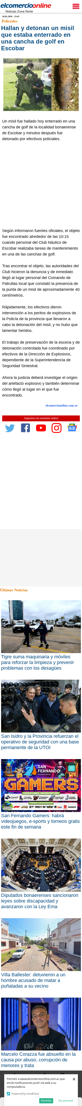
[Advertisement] (41, 185)
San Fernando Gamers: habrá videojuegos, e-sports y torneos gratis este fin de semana (40, 821)
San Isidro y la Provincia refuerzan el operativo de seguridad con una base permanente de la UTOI (40, 741)
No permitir (65, 1101)
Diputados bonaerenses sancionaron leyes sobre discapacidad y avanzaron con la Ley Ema (39, 901)
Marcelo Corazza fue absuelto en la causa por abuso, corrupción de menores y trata (38, 1059)
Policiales (9, 21)
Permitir (46, 1101)
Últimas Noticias (14, 590)
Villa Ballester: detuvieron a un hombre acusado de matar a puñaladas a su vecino (33, 980)
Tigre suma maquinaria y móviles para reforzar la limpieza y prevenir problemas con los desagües (37, 662)
